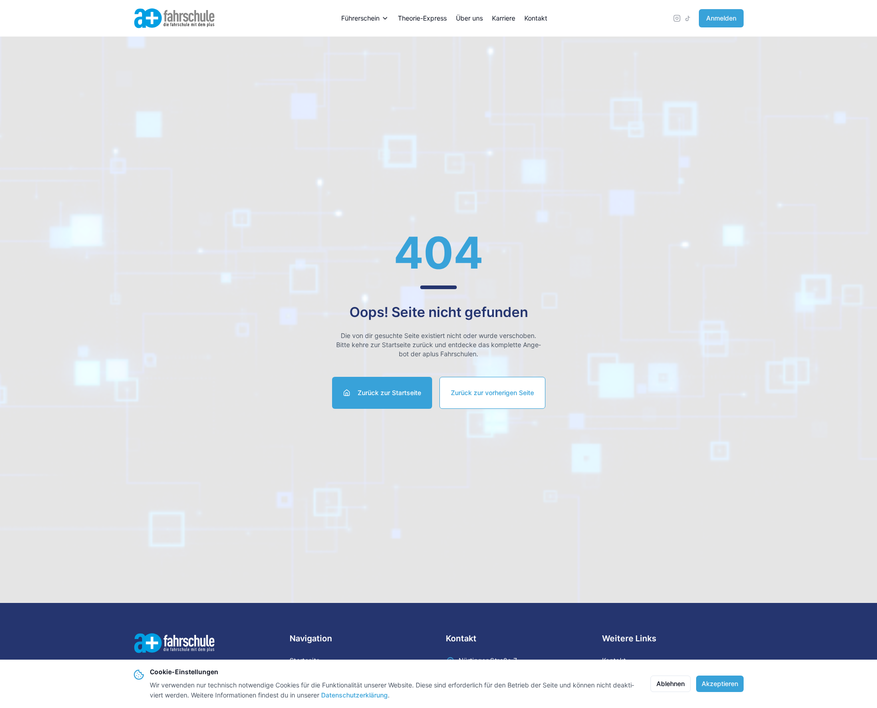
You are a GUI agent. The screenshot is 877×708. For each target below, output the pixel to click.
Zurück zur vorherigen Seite (492, 392)
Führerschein (360, 18)
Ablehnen (670, 683)
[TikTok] (688, 18)
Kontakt (535, 18)
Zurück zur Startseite (389, 392)
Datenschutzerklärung (354, 695)
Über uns (469, 18)
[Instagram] (677, 18)
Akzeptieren (720, 683)
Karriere (503, 18)
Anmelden (721, 18)
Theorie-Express (422, 18)
